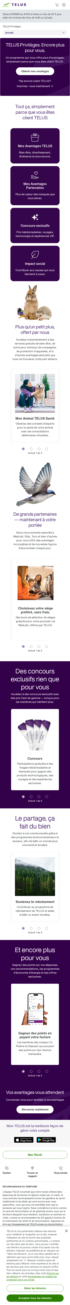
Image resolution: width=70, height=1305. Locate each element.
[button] (63, 4)
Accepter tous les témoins (35, 1298)
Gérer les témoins (35, 1288)
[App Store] (24, 1140)
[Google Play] (46, 1140)
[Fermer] (66, 1230)
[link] (35, 86)
